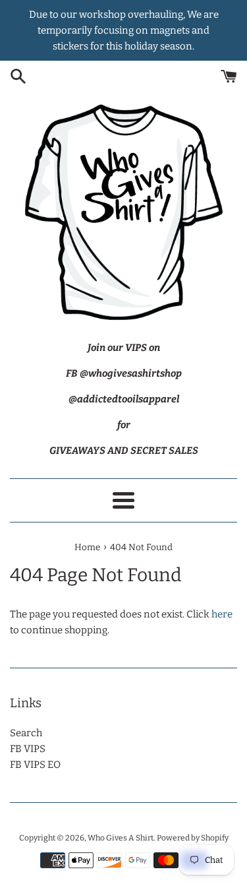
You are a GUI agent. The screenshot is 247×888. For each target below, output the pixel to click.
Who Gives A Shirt (120, 837)
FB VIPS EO (35, 765)
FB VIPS (27, 749)
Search (26, 733)
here (222, 614)
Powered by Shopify (193, 837)
